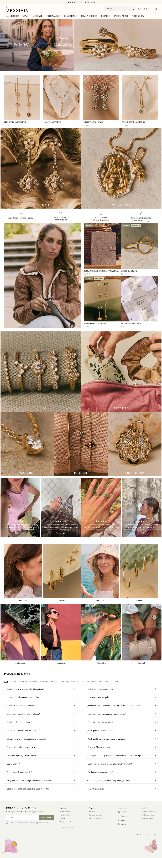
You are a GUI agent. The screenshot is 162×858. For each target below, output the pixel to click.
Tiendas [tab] (116, 681)
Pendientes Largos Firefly (96, 323)
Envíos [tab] (13, 681)
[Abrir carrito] (156, 9)
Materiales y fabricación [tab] (69, 681)
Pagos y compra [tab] (104, 681)
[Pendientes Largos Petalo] (22, 97)
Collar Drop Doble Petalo (133, 122)
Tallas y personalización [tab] (48, 681)
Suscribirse (46, 817)
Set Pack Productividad (131, 323)
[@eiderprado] (141, 632)
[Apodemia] (16, 9)
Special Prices (121, 16)
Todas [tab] (6, 681)
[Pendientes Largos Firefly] (102, 298)
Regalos (105, 16)
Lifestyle (37, 16)
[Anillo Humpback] (139, 246)
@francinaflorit (101, 663)
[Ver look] (23, 571)
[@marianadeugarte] (61, 632)
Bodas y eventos (89, 16)
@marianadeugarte (60, 663)
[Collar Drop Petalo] (61, 97)
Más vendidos (12, 16)
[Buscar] (133, 9)
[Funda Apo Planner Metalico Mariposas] (102, 246)
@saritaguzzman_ (20, 663)
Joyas (26, 16)
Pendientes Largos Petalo (16, 122)
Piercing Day (138, 16)
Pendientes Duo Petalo (93, 122)
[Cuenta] (152, 9)
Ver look (23, 600)
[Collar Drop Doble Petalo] (140, 97)
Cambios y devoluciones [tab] (28, 681)
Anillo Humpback (129, 271)
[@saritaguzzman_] (20, 632)
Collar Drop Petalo (52, 122)
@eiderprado (141, 663)
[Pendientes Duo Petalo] (101, 97)
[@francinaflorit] (101, 632)
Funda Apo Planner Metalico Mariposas (102, 271)
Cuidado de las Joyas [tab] (88, 681)
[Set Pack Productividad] (139, 298)
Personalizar (53, 16)
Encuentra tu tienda (67, 827)
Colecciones (70, 16)
